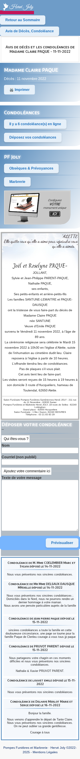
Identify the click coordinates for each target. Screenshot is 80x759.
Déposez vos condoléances (32, 137)
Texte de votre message (22, 478)
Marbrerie (17, 182)
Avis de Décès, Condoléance (29, 31)
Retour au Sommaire (22, 20)
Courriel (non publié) (19, 457)
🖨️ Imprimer (19, 90)
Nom (6, 445)
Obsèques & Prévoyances (31, 168)
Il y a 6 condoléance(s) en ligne (35, 124)
